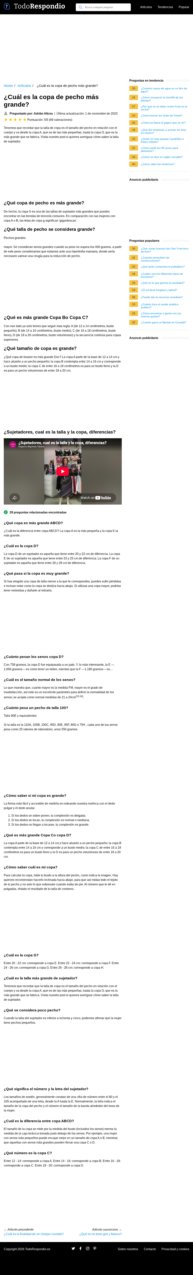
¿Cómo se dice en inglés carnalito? (162, 156)
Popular (184, 7)
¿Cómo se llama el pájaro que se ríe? (163, 122)
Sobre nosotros (128, 1249)
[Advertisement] (96, 46)
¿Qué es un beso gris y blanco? (100, 1234)
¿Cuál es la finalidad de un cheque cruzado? (34, 1234)
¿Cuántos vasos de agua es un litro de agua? (164, 90)
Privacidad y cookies (175, 1249)
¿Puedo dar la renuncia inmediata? (162, 297)
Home (8, 86)
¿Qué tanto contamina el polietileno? (163, 266)
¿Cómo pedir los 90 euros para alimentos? (159, 149)
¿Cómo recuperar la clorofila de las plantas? (162, 99)
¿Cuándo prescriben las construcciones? (155, 259)
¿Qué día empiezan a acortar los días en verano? (163, 131)
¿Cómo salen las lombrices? (158, 164)
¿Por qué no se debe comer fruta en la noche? (164, 108)
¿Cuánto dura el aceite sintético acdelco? (160, 306)
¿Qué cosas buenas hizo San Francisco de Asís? (164, 250)
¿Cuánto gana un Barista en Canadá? (163, 322)
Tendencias (165, 7)
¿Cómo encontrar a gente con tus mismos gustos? (161, 315)
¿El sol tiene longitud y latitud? (159, 289)
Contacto (150, 1249)
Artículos (146, 7)
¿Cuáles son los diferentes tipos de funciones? (162, 275)
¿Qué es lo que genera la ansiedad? (163, 282)
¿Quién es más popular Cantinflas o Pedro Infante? (162, 140)
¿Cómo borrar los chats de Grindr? (162, 115)
